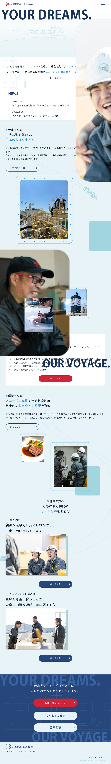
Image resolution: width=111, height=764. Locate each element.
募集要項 (55, 727)
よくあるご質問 (55, 716)
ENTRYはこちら (55, 702)
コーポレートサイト (94, 757)
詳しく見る (55, 378)
